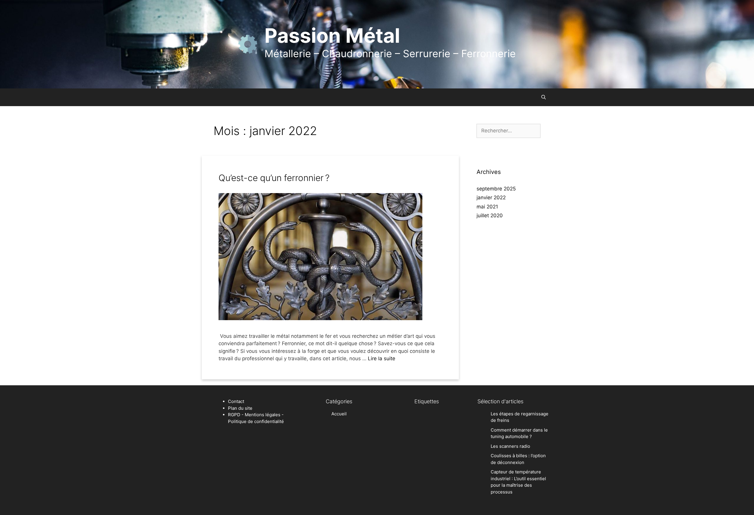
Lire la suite (381, 358)
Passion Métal (332, 35)
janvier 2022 (491, 197)
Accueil (339, 414)
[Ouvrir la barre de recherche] (543, 97)
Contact (236, 401)
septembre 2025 (496, 189)
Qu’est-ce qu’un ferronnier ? (274, 177)
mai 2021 (487, 207)
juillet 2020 (490, 215)
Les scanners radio (510, 446)
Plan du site (240, 408)
